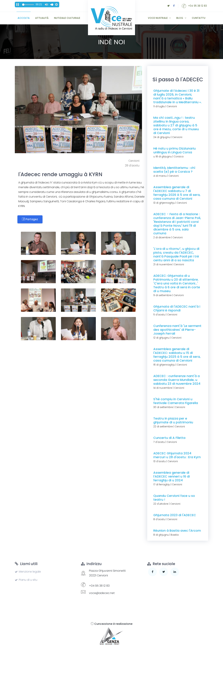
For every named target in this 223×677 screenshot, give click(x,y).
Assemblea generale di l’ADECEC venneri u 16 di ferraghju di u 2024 (171, 476)
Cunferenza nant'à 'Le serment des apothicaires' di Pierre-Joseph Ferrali (177, 330)
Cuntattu (198, 18)
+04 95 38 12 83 (197, 5)
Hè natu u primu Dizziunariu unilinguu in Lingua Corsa (174, 150)
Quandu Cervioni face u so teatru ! (174, 498)
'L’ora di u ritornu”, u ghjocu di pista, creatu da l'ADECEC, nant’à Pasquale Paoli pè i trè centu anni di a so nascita (176, 254)
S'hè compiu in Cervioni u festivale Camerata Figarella (175, 401)
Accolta (24, 18)
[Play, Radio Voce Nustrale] (17, 4)
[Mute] (46, 4)
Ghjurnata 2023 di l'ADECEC (174, 515)
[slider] (28, 4)
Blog (180, 18)
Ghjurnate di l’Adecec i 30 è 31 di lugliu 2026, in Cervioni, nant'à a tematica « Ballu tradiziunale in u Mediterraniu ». (177, 96)
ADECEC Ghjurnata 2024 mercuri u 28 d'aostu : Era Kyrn (177, 455)
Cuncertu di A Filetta (169, 438)
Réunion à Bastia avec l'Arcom (177, 530)
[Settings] (56, 4)
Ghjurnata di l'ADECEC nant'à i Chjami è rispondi (176, 308)
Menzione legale (30, 572)
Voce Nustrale (158, 18)
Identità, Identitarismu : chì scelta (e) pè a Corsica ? (174, 170)
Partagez (31, 219)
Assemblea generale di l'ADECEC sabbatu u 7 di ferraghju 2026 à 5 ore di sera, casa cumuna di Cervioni (176, 193)
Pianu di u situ (28, 580)
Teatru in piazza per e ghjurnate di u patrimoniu (173, 420)
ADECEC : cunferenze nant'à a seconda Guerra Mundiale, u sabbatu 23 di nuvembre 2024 (176, 380)
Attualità (41, 18)
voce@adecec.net (102, 593)
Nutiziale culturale (67, 18)
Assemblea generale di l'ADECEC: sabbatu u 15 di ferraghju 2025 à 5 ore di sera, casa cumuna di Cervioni (177, 355)
